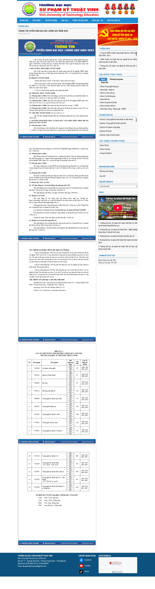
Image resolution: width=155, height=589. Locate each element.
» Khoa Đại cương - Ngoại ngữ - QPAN (113, 109)
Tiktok (86, 571)
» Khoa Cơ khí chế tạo (107, 93)
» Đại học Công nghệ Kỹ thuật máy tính (112, 123)
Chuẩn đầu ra (106, 115)
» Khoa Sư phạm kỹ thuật (108, 102)
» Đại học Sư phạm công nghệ (109, 127)
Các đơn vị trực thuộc (110, 74)
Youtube (87, 566)
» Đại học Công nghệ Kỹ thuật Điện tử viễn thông (116, 119)
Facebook (88, 560)
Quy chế (102, 176)
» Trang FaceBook (105, 153)
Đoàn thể (104, 82)
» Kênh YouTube (104, 149)
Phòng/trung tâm (116, 79)
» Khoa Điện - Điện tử (107, 90)
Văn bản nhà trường (106, 171)
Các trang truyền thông (112, 141)
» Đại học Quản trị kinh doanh (109, 135)
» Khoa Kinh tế (104, 99)
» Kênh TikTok (104, 145)
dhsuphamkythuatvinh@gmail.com (34, 566)
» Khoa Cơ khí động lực (108, 96)
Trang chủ (24, 20)
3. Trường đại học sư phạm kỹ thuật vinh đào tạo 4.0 (116, 236)
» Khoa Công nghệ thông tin (109, 86)
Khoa (103, 79)
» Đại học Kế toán (105, 131)
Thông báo (23, 26)
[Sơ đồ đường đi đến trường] (118, 565)
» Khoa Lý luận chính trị (107, 106)
